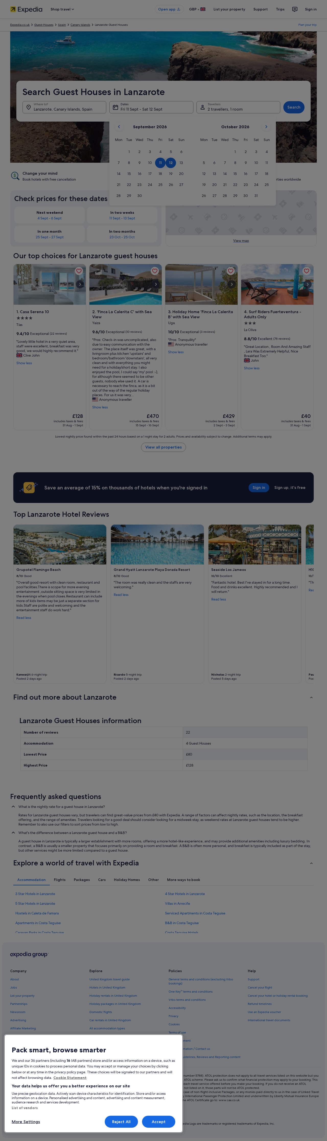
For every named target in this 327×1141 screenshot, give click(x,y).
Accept (159, 1121)
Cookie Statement (70, 1077)
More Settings (26, 1121)
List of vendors (25, 1108)
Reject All (121, 1121)
